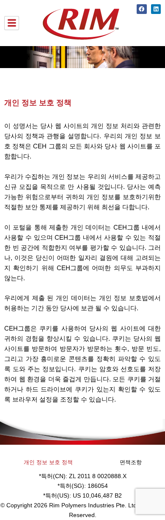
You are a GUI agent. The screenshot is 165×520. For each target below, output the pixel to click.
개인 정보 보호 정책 (48, 462)
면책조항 (131, 462)
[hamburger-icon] (11, 23)
